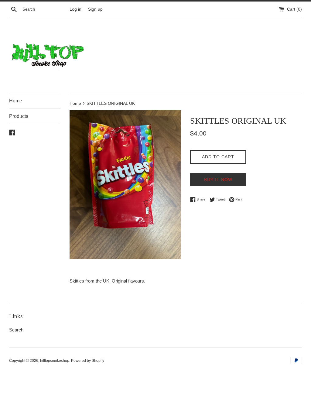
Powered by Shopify (87, 360)
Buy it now (218, 179)
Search (16, 329)
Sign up (95, 9)
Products (18, 116)
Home (15, 100)
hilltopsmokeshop (54, 360)
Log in (75, 9)
